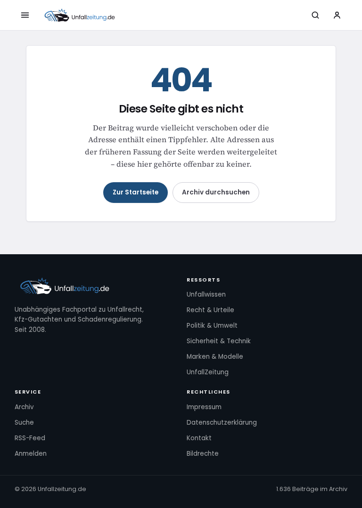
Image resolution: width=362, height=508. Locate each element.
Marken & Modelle (215, 356)
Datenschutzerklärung (222, 422)
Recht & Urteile (210, 310)
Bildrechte (203, 453)
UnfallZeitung (208, 372)
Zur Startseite (135, 192)
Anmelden (31, 453)
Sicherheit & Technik (219, 341)
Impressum (204, 407)
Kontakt (199, 438)
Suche (24, 422)
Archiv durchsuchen (216, 192)
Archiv (24, 407)
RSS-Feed (30, 438)
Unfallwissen (206, 294)
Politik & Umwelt (212, 325)
